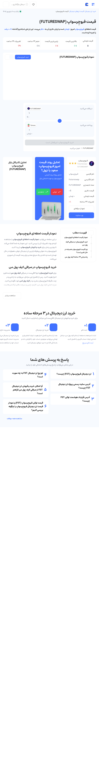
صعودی (41, 192)
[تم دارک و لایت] (6, 4)
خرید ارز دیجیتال (90, 11)
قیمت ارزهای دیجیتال (76, 11)
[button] (93, 4)
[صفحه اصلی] (86, 4)
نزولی (55, 192)
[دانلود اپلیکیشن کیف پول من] (33, 4)
